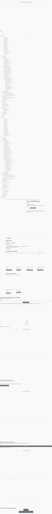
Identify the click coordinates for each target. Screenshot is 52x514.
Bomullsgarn (5, 40)
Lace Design (7, 85)
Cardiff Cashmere (6, 48)
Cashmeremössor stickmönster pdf (8, 70)
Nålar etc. (4, 193)
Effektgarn (5, 125)
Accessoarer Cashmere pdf (7, 69)
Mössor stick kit (5, 102)
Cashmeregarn (6, 119)
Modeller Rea (4, 137)
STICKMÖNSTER (3, 57)
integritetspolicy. (40, 303)
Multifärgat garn (6, 124)
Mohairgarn (5, 41)
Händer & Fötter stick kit (6, 187)
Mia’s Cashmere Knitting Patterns (7, 174)
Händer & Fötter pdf (6, 65)
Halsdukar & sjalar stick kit (6, 186)
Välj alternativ (19, 292)
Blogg (2, 197)
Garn (2, 36)
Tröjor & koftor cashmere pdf (7, 150)
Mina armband (4, 113)
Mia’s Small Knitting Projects (6, 100)
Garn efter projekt (5, 130)
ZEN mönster (7, 90)
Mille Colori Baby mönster (9, 169)
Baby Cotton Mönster (8, 162)
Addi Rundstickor (6, 109)
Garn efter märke (5, 126)
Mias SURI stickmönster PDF (6, 148)
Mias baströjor (6, 60)
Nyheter (2, 35)
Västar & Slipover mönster (7, 77)
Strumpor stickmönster (7, 78)
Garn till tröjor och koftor (7, 132)
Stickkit (2, 101)
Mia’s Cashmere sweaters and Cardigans (9, 95)
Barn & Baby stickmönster (7, 156)
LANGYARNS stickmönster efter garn (9, 79)
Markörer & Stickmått (5, 112)
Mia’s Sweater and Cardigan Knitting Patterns (8, 97)
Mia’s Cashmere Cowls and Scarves (8, 175)
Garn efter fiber (5, 118)
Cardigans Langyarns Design (8, 73)
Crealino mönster (8, 82)
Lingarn (5, 42)
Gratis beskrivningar (5, 91)
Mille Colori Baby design (31, 199)
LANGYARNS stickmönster (6, 71)
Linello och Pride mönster (9, 167)
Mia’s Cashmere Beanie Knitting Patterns (9, 94)
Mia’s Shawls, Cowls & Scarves (7, 179)
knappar (4, 114)
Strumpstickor (6, 191)
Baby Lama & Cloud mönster (9, 81)
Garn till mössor (6, 131)
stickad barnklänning (29, 212)
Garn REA (4, 138)
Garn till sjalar (6, 51)
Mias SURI (5, 45)
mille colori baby (44, 211)
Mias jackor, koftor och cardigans (8, 143)
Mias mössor (5, 144)
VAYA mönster (7, 89)
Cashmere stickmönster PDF (6, 149)
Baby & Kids (4, 181)
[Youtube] (5, 319)
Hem (6, 199)
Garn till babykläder (6, 52)
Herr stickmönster (6, 155)
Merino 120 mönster (8, 168)
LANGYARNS (6, 46)
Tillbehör (2, 107)
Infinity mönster (7, 84)
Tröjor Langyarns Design (7, 72)
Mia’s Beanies (4, 96)
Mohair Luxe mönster (8, 88)
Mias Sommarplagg (6, 59)
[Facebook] (1, 319)
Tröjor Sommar (6, 75)
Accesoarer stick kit (5, 185)
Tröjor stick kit (4, 103)
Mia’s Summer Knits (5, 180)
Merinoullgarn (6, 39)
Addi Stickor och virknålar (6, 108)
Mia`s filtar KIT (4, 106)
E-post (1, 299)
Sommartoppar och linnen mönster (8, 76)
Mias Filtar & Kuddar (6, 66)
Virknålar (5, 192)
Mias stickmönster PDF (6, 58)
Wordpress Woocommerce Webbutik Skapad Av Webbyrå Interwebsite (18, 326)
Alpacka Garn (6, 120)
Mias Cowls (5, 64)
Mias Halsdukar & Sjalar (7, 63)
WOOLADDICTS (6, 47)
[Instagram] (3, 319)
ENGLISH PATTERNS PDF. (4, 173)
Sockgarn (5, 54)
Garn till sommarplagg (7, 53)
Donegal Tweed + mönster (9, 83)
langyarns (40, 211)
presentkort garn (3, 115)
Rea (1, 136)
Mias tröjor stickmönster (7, 142)
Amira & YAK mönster (8, 161)
